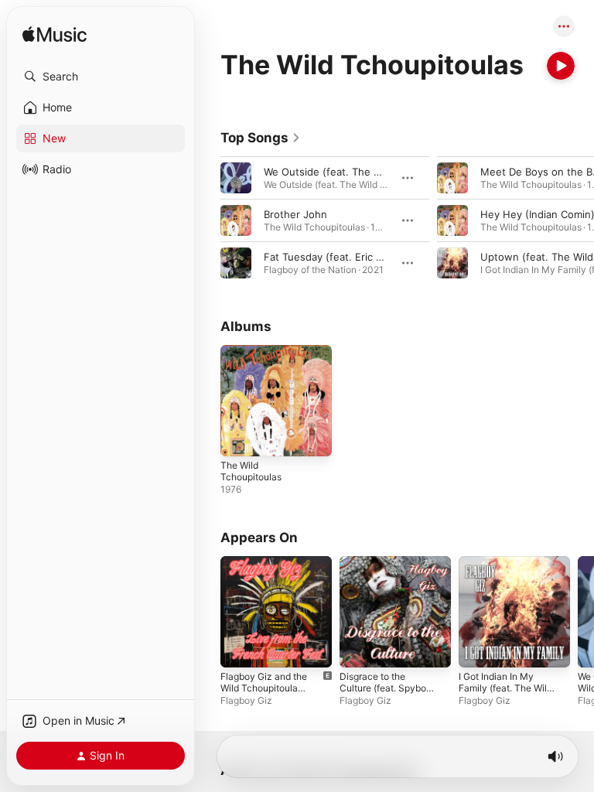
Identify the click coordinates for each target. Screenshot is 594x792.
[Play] (561, 66)
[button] (100, 76)
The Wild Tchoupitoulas (251, 471)
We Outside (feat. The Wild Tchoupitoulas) (366, 172)
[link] (260, 137)
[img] (54, 35)
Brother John (295, 214)
